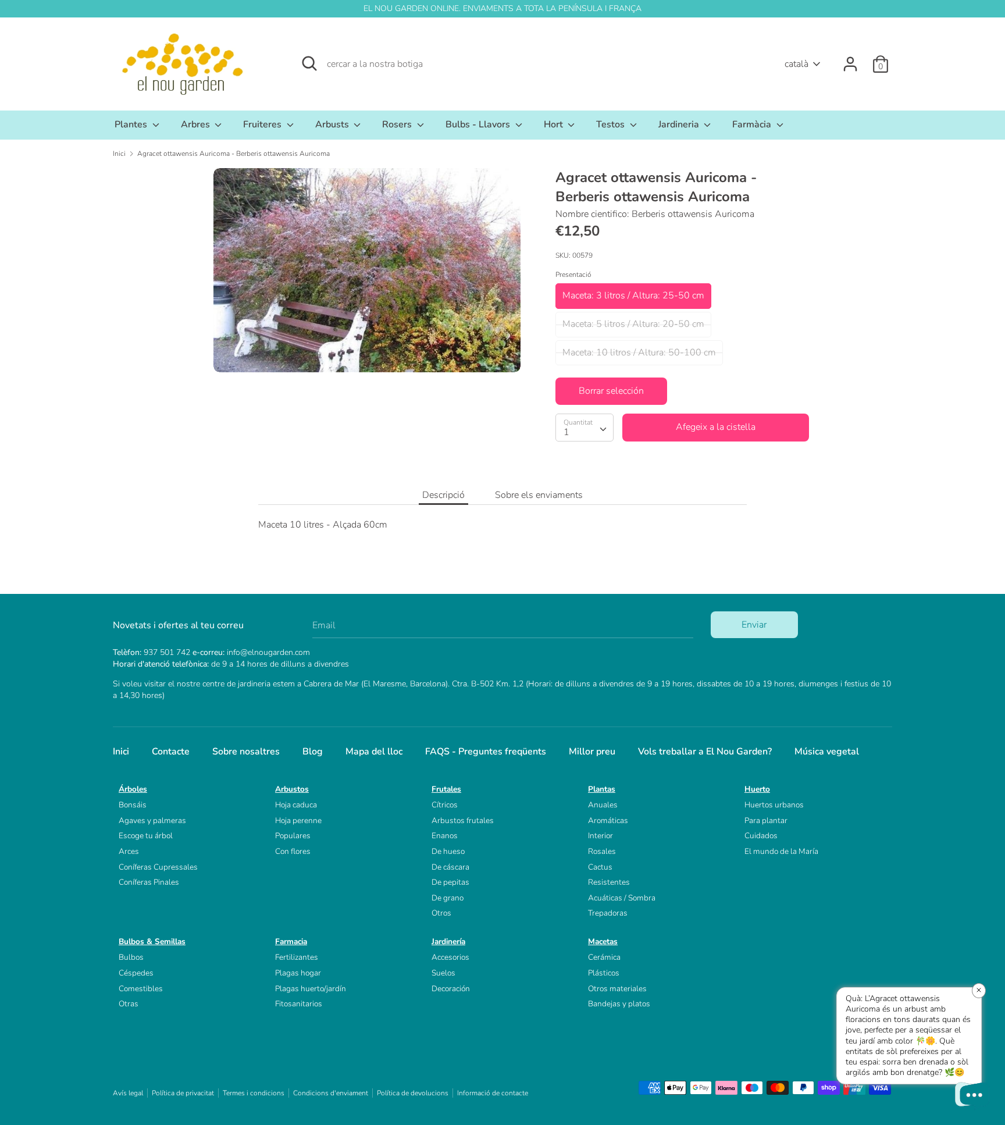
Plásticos (603, 972)
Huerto (757, 789)
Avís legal (128, 1093)
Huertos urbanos (774, 804)
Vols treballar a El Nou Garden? (705, 751)
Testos (611, 124)
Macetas (603, 941)
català (796, 64)
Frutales (446, 789)
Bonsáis (133, 804)
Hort (554, 124)
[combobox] (584, 428)
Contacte (171, 751)
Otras (128, 1003)
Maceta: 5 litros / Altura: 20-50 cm (633, 324)
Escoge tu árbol (146, 835)
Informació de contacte (492, 1093)
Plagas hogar (298, 972)
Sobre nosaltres (246, 751)
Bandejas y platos (619, 1003)
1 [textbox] (566, 432)
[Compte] (850, 59)
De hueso (448, 851)
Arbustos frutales (463, 820)
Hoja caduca (296, 804)
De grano (448, 897)
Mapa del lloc (373, 751)
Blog (312, 751)
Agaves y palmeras (152, 820)
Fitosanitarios (298, 1003)
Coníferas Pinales (149, 882)
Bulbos (131, 957)
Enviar (754, 624)
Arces (129, 851)
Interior (600, 835)
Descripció (443, 495)
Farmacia (291, 941)
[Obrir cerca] (309, 63)
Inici (121, 751)
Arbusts (333, 124)
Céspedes (136, 972)
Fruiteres (263, 124)
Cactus (600, 867)
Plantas (601, 789)
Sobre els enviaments (539, 495)
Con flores (293, 851)
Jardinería (448, 941)
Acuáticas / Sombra (621, 897)
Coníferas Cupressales (158, 867)
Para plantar (765, 820)
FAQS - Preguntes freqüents (485, 751)
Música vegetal (826, 751)
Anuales (603, 804)
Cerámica (604, 957)
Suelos (443, 972)
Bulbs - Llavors (479, 124)
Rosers (398, 124)
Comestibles (141, 988)
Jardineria (679, 124)
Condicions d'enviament (330, 1093)
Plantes (132, 124)
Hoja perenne (298, 820)
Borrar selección (611, 391)
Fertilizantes (296, 957)
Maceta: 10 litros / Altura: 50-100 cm (639, 352)
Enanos (445, 835)
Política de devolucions (412, 1093)
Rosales (602, 851)
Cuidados (761, 835)
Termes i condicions (253, 1093)
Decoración (451, 988)
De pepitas (450, 882)
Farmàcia (753, 124)
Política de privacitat (183, 1093)
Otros (441, 912)
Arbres (196, 124)
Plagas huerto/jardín (310, 988)
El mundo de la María (781, 851)
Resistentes (609, 882)
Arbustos (292, 789)
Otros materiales (617, 988)
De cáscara (450, 867)
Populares (293, 835)
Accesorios (450, 957)
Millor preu (592, 751)
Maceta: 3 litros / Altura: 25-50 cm (633, 295)
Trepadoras (608, 912)
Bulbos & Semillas (152, 941)
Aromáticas (608, 820)
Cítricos (445, 804)
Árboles (133, 789)
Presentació (573, 274)
